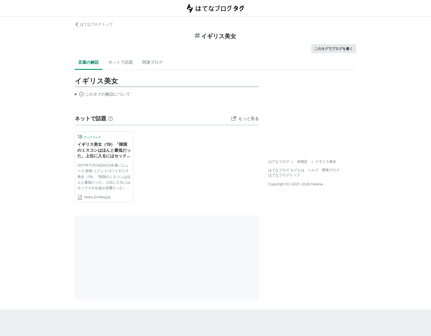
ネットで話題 (120, 62)
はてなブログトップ (284, 175)
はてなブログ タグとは (286, 170)
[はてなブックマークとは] (110, 118)
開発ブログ (331, 170)
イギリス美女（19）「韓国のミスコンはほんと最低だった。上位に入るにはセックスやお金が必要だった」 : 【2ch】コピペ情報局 (104, 150)
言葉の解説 (88, 62)
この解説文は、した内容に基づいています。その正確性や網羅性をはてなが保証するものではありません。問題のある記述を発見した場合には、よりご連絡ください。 (102, 95)
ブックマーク (89, 137)
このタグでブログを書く (333, 48)
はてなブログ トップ (96, 24)
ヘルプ (313, 170)
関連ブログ (152, 62)
